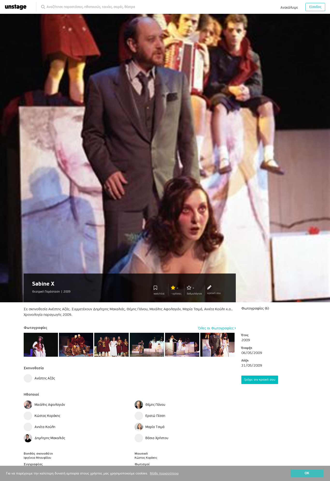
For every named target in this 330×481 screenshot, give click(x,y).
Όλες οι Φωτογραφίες (216, 328)
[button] (289, 6)
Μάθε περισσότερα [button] (164, 473)
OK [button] (307, 473)
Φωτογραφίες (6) (255, 308)
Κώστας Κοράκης (146, 457)
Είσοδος (315, 7)
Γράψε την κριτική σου (259, 379)
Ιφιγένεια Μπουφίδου (37, 457)
